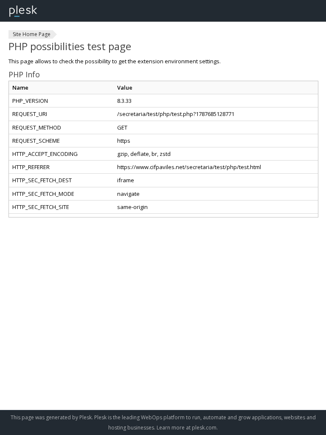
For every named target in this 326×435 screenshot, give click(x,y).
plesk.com (204, 427)
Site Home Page (32, 34)
